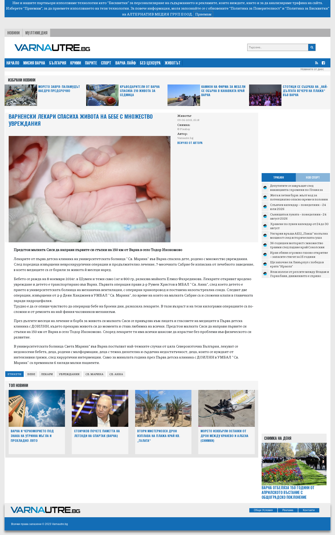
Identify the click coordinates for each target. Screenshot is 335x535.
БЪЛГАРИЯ (57, 63)
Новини (13, 33)
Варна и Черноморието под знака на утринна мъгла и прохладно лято (32, 435)
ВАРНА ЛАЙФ (125, 63)
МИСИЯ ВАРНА (34, 63)
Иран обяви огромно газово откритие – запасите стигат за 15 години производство (299, 256)
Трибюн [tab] (278, 177)
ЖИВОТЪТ (172, 63)
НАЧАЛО (12, 63)
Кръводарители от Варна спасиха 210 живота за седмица (140, 90)
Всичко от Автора (190, 143)
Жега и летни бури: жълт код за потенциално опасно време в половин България (299, 199)
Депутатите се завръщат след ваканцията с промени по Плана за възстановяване (296, 189)
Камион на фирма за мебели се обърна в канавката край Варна (223, 90)
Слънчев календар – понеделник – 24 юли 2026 (298, 206)
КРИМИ (75, 63)
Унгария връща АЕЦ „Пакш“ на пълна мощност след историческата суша (299, 235)
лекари (47, 374)
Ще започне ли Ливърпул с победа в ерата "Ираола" (297, 264)
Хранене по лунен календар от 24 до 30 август (299, 225)
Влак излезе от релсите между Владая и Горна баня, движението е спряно (299, 273)
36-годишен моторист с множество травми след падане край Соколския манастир (297, 247)
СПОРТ (106, 63)
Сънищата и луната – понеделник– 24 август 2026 (298, 216)
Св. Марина (94, 374)
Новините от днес (312, 69)
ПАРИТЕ (91, 63)
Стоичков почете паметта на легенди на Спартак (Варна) (97, 433)
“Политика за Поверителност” (255, 8)
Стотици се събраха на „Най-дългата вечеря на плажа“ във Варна (305, 90)
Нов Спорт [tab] (313, 177)
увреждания (69, 374)
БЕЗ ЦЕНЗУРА (150, 63)
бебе (31, 374)
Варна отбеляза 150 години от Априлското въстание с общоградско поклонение (288, 492)
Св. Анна (116, 374)
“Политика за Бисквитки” (307, 8)
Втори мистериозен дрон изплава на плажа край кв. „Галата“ (158, 435)
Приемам (203, 14)
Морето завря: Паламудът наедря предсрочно (59, 88)
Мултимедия (36, 33)
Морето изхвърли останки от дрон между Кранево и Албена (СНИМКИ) (224, 435)
